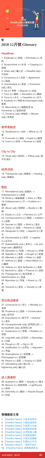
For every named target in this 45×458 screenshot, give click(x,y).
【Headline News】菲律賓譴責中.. (21, 435)
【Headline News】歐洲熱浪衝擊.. (21, 428)
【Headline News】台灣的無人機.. (21, 431)
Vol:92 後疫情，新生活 (11, 455)
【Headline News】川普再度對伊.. (21, 419)
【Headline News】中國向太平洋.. (21, 441)
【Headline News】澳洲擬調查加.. (22, 447)
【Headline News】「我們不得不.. (21, 444)
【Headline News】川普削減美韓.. (21, 422)
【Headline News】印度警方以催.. (21, 425)
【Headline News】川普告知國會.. (21, 438)
